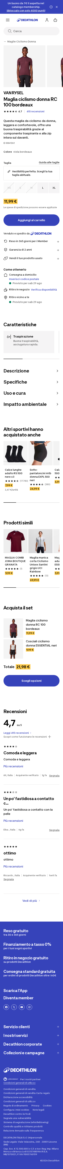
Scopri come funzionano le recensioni (25, 736)
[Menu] (8, 20)
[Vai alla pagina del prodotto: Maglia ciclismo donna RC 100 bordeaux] (13, 628)
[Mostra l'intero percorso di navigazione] (5, 41)
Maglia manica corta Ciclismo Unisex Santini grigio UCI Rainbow (39, 564)
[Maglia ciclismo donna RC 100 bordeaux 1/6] (25, 66)
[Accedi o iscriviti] (47, 20)
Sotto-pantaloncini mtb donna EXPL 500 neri (40, 475)
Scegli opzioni (31, 680)
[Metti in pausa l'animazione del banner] (51, 7)
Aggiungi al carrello (31, 220)
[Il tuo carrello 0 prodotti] (55, 20)
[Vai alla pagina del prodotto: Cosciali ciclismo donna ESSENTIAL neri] (13, 649)
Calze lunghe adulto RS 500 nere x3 (14, 473)
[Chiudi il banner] (56, 7)
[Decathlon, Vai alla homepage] (27, 20)
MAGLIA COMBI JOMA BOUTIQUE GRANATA (15, 561)
